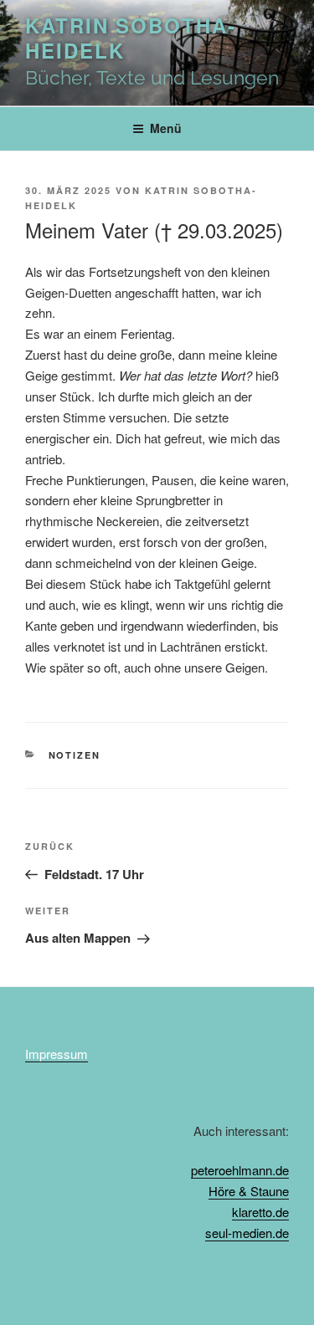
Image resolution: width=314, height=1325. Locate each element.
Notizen (75, 755)
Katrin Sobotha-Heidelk (130, 37)
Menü (166, 128)
